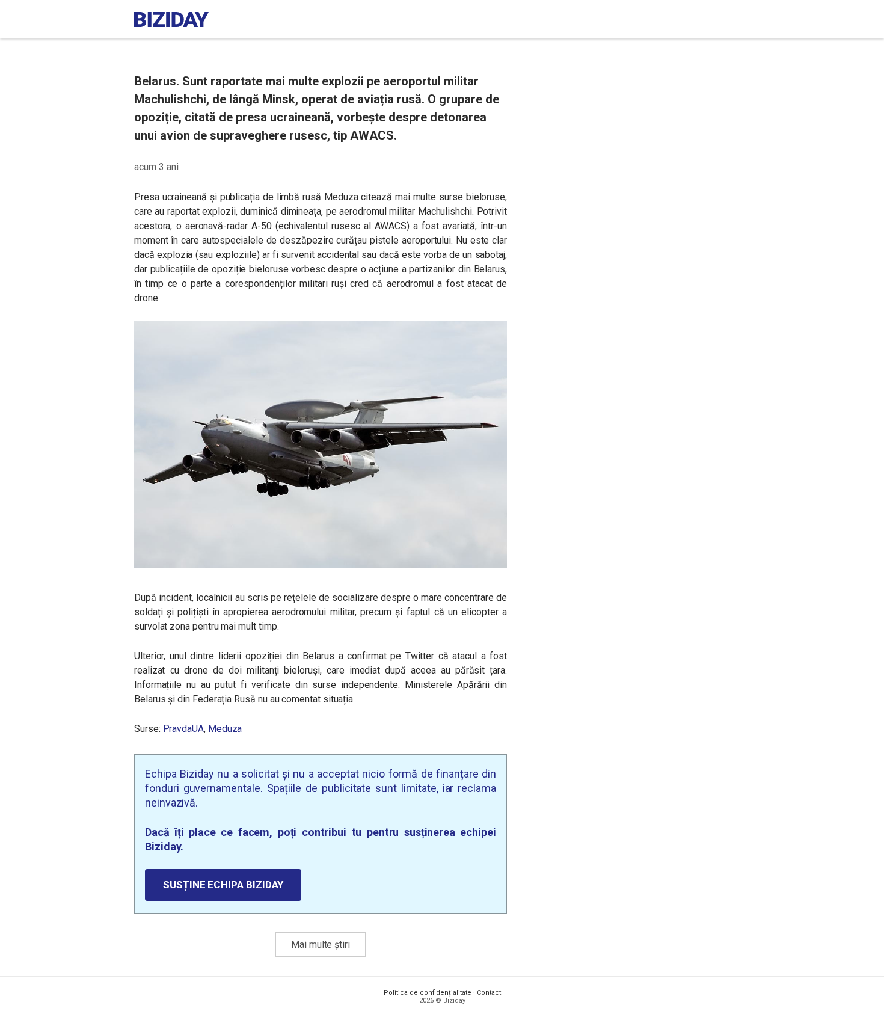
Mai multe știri (320, 944)
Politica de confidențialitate (427, 993)
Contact (489, 993)
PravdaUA (183, 728)
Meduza (225, 728)
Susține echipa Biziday (223, 885)
